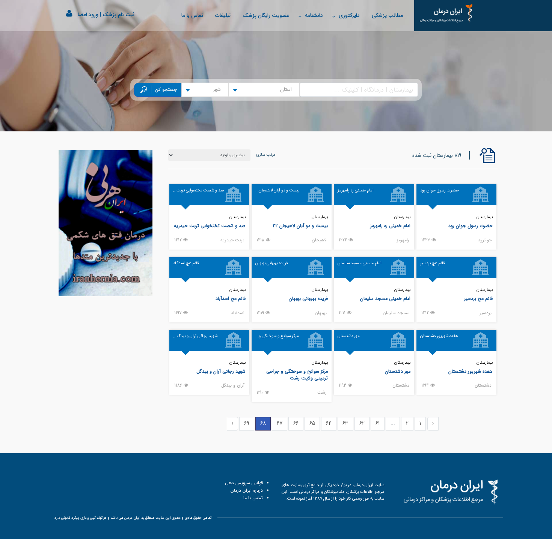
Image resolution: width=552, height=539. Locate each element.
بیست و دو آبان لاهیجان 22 (300, 226)
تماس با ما (192, 15)
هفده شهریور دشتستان (470, 371)
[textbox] (288, 89)
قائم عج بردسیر (478, 299)
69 (246, 423)
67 (279, 423)
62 (362, 423)
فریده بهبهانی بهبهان (308, 299)
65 (312, 423)
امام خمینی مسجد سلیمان (385, 299)
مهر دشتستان (397, 371)
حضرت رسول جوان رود (470, 226)
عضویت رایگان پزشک (266, 15)
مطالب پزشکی (387, 15)
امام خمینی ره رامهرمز (390, 226)
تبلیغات (223, 15)
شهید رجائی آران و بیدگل (221, 371)
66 (296, 423)
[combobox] (264, 90)
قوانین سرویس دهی (244, 482)
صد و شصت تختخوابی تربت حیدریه (210, 226)
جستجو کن (166, 89)
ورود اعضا (88, 15)
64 (329, 423)
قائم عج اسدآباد (231, 299)
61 (378, 423)
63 (345, 423)
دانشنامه (314, 15)
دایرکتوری (349, 15)
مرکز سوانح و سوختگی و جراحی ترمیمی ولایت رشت (297, 375)
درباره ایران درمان (247, 490)
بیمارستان (485, 217)
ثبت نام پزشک (118, 15)
